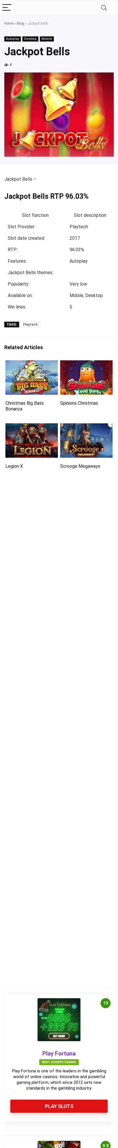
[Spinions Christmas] (86, 364)
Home (8, 23)
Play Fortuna (59, 1053)
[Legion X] (31, 427)
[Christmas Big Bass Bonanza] (31, 364)
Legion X (14, 466)
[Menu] (7, 7)
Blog (20, 23)
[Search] (104, 7)
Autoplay (12, 39)
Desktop (30, 39)
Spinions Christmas (79, 403)
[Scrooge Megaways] (86, 427)
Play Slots (59, 1106)
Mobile (47, 39)
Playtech (30, 325)
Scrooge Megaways (80, 466)
